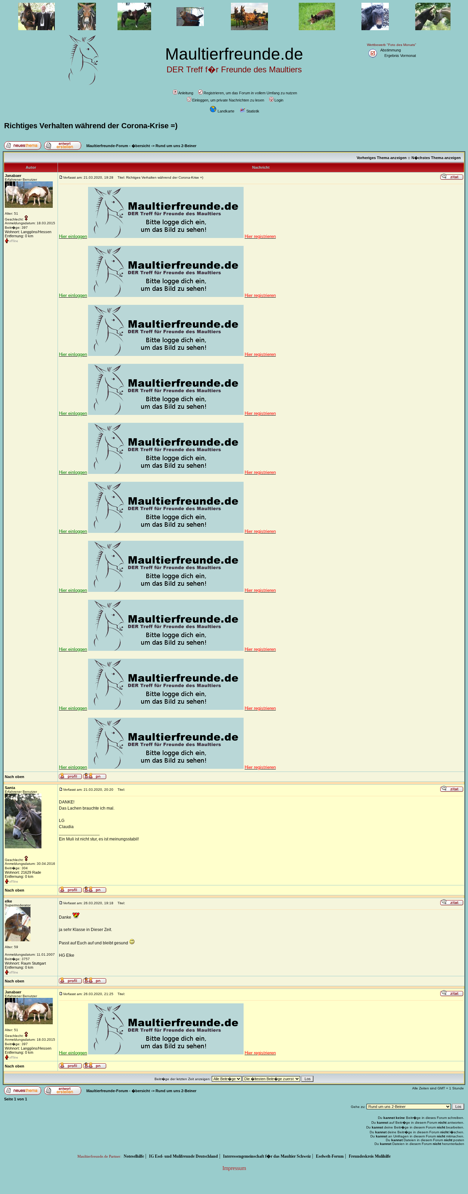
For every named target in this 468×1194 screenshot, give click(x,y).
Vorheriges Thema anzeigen (382, 158)
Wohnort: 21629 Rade (23, 872)
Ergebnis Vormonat (400, 55)
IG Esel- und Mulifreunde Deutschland (183, 1156)
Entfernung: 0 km (19, 236)
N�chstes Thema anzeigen (436, 158)
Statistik (252, 111)
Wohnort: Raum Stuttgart (25, 963)
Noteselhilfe (134, 1156)
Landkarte (226, 111)
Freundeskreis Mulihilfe (370, 1156)
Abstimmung (390, 50)
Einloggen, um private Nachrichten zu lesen (228, 100)
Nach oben (14, 777)
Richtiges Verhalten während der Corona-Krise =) (90, 125)
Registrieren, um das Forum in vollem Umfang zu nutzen (250, 93)
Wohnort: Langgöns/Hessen (28, 232)
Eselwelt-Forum (330, 1156)
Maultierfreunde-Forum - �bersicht (118, 146)
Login (278, 100)
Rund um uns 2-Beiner (176, 146)
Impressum (234, 1168)
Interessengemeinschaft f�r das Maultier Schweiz (267, 1156)
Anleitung (185, 93)
